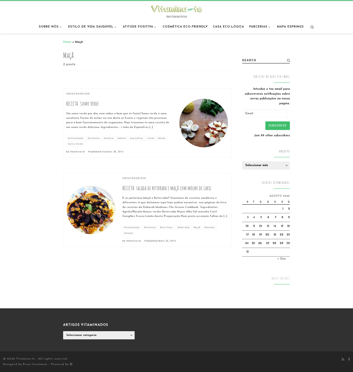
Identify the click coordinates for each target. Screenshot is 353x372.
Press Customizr (35, 364)
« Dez (281, 258)
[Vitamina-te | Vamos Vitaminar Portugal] (176, 8)
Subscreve (278, 125)
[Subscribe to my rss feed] (343, 359)
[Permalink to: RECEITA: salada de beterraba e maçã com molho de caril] (91, 209)
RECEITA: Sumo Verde (82, 103)
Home (67, 42)
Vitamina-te (77, 151)
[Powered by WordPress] (71, 364)
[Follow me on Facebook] (349, 359)
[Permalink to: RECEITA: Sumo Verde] (203, 123)
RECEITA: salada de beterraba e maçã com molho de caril (166, 188)
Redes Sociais (281, 278)
